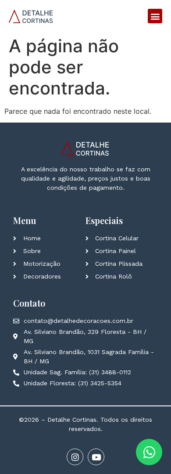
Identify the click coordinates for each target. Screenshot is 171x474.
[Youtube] (96, 457)
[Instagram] (75, 457)
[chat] (149, 452)
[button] (155, 16)
